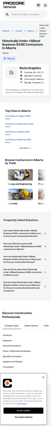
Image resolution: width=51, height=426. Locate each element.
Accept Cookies (23, 410)
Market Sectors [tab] (31, 325)
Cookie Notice (21, 403)
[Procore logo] (14, 3)
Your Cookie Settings (23, 417)
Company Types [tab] (12, 325)
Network (9, 7)
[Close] (43, 377)
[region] (23, 399)
